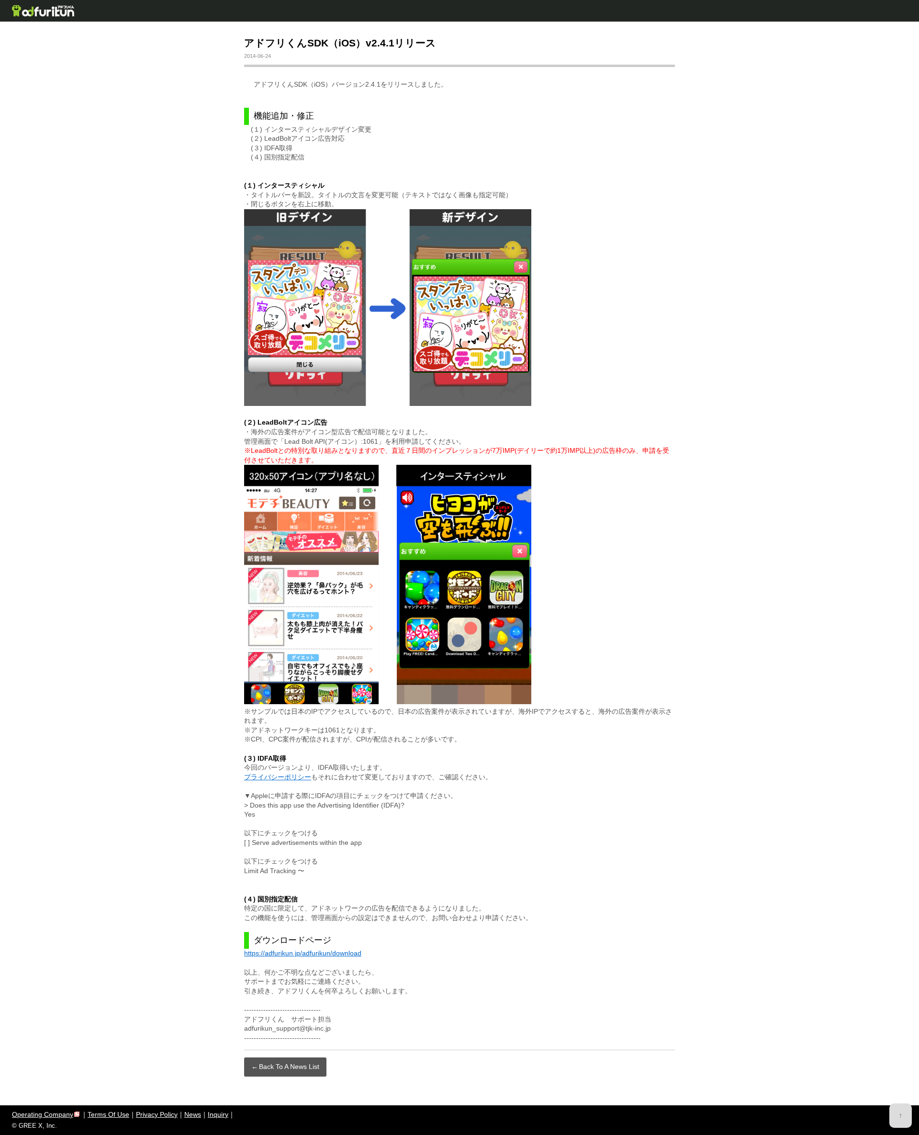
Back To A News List (289, 1066)
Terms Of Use (108, 1114)
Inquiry (218, 1114)
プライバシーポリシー (277, 777)
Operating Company (42, 1114)
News (192, 1114)
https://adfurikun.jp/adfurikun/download (302, 953)
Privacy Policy (157, 1114)
